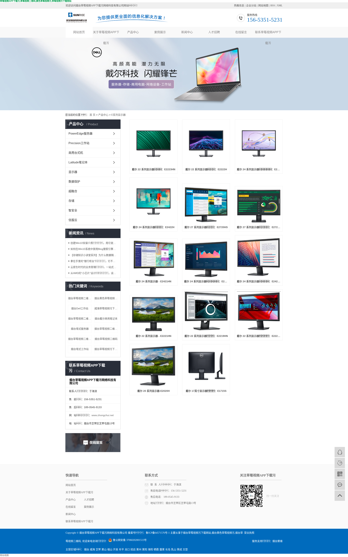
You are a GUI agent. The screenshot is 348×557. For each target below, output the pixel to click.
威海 (92, 549)
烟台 (86, 549)
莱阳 (144, 549)
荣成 (179, 549)
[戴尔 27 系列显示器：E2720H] (259, 205)
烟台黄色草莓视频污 (223, 532)
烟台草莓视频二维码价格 (80, 318)
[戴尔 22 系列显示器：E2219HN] (206, 312)
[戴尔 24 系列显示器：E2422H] (153, 201)
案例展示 (160, 32)
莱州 (138, 549)
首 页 (92, 114)
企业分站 (251, 5)
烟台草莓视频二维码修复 (80, 338)
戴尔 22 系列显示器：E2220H (259, 336)
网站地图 (263, 5)
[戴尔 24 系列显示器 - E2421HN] (153, 258)
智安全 (73, 210)
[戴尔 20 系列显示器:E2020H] (153, 366)
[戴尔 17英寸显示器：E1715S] (206, 366)
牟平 (121, 549)
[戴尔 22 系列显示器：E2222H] (206, 143)
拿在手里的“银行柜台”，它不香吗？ (94, 261)
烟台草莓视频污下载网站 (197, 532)
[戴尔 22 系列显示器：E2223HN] (153, 143)
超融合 (73, 191)
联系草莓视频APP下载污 (268, 34)
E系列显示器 (118, 114)
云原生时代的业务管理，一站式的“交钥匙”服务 (94, 267)
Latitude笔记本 (78, 162)
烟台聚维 (277, 541)
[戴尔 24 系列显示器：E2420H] (259, 257)
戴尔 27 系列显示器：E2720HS (206, 227)
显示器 (73, 172)
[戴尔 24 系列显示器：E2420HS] (206, 259)
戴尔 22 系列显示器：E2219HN (206, 336)
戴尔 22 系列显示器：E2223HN (153, 169)
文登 (185, 549)
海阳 (150, 549)
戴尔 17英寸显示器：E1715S (206, 390)
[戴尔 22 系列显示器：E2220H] (259, 311)
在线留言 (241, 32)
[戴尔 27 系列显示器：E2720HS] (206, 204)
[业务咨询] (340, 452)
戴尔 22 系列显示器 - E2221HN (153, 336)
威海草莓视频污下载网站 (106, 308)
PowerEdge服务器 (80, 133)
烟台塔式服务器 (80, 328)
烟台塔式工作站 (80, 349)
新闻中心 (187, 32)
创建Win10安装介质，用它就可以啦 (94, 243)
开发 (115, 549)
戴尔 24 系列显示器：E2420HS (206, 281)
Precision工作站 (79, 143)
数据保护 (74, 181)
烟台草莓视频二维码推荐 (80, 298)
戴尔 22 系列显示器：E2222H (206, 169)
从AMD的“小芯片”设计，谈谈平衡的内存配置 (94, 273)
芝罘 (98, 549)
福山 (109, 549)
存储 (71, 200)
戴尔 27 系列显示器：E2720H (259, 227)
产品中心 (133, 32)
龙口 (127, 549)
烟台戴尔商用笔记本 (106, 318)
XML (280, 5)
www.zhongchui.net (103, 415)
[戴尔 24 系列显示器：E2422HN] (259, 143)
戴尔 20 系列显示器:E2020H (153, 390)
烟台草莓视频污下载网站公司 (106, 349)
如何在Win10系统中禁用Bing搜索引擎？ (94, 248)
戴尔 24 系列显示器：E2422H (153, 227)
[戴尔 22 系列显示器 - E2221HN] (153, 314)
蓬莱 (162, 549)
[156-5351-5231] (340, 463)
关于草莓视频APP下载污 (106, 34)
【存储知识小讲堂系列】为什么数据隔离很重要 (94, 255)
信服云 (73, 220)
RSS (272, 5)
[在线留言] (340, 485)
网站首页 (79, 32)
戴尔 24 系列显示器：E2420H (259, 281)
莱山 (104, 549)
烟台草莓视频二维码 (106, 338)
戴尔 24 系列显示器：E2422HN (259, 169)
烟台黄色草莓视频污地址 (106, 298)
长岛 (167, 549)
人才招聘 (214, 32)
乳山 (173, 549)
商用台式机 (76, 152)
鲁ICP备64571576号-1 (158, 532)
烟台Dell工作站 (79, 308)
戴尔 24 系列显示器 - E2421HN (153, 281)
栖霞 (156, 549)
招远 (133, 549)
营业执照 (249, 532)
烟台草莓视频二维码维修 (106, 328)
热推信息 (239, 5)
